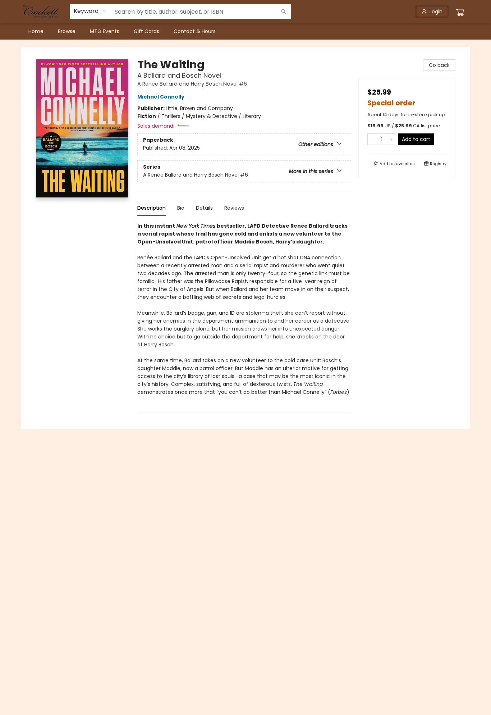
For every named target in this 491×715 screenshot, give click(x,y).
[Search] (283, 11)
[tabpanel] (244, 317)
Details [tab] (204, 207)
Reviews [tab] (234, 207)
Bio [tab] (180, 207)
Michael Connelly (160, 96)
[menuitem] (36, 31)
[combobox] (90, 11)
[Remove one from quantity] (372, 139)
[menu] (245, 31)
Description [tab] (151, 207)
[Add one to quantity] (391, 139)
